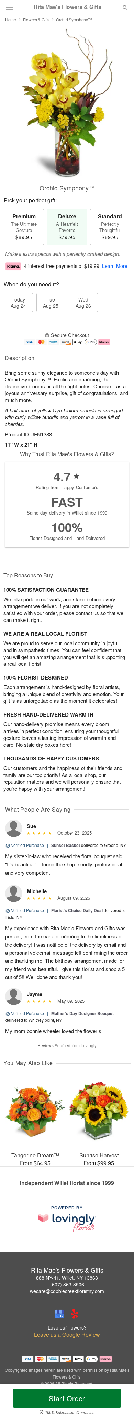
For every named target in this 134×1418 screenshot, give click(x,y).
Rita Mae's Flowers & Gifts (67, 7)
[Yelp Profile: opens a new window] (74, 1314)
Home (10, 19)
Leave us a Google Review (67, 1334)
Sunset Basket (65, 845)
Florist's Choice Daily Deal (77, 910)
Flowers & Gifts (36, 19)
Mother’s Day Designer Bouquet (82, 1013)
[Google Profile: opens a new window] (59, 1314)
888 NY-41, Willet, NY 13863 (67, 1277)
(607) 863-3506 (67, 1284)
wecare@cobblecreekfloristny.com (67, 1291)
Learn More (114, 265)
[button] (119, 1402)
